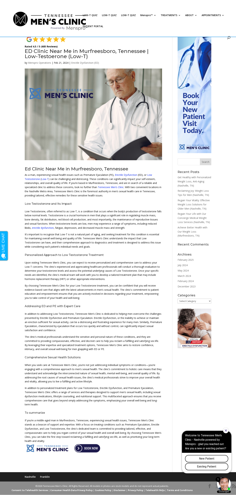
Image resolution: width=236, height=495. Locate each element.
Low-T (45, 179)
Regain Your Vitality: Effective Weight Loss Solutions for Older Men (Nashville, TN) (194, 204)
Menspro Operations (39, 62)
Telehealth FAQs (155, 490)
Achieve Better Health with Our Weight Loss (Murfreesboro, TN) (192, 231)
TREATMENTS (169, 15)
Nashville (30, 476)
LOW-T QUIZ (90, 15)
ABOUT (189, 15)
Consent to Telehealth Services (30, 490)
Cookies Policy (103, 490)
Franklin (45, 476)
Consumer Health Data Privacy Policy (71, 490)
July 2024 (183, 265)
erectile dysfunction (43, 227)
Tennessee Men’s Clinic (111, 187)
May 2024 (183, 270)
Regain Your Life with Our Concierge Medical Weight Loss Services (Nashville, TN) (194, 218)
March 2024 (184, 276)
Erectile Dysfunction (126, 174)
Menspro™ (146, 15)
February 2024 (186, 281)
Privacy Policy (135, 490)
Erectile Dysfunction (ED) (85, 62)
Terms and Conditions (180, 490)
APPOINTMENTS (211, 15)
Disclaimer (120, 490)
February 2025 (186, 259)
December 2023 (187, 286)
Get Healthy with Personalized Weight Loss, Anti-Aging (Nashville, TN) (194, 181)
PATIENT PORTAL (93, 26)
